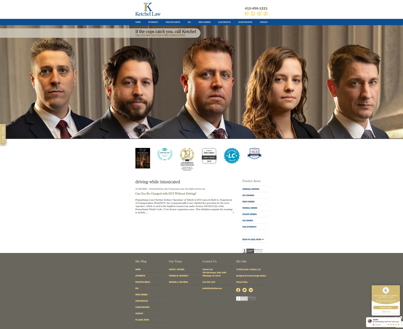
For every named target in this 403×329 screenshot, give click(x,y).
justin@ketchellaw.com (212, 288)
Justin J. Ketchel (176, 269)
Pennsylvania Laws (176, 188)
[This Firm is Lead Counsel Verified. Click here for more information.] (232, 156)
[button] (265, 14)
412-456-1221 (256, 8)
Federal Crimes (249, 207)
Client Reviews (245, 22)
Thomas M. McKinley (178, 275)
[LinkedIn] (259, 14)
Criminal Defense (156, 188)
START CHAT (386, 307)
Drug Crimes (204, 22)
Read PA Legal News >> (253, 239)
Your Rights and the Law (195, 188)
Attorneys (153, 22)
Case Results (224, 22)
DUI (189, 22)
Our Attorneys (249, 226)
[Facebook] (247, 14)
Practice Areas (173, 22)
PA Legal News (142, 319)
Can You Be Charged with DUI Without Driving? (165, 193)
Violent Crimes (249, 214)
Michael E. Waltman (178, 282)
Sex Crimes (247, 220)
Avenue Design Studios (256, 275)
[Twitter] (253, 14)
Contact (264, 22)
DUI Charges (248, 195)
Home (138, 22)
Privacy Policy (242, 282)
